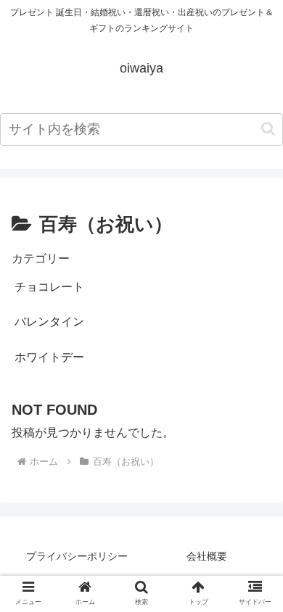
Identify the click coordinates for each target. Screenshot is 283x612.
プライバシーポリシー (77, 556)
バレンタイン (49, 321)
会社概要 (206, 556)
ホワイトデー (49, 357)
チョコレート (49, 287)
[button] (268, 128)
